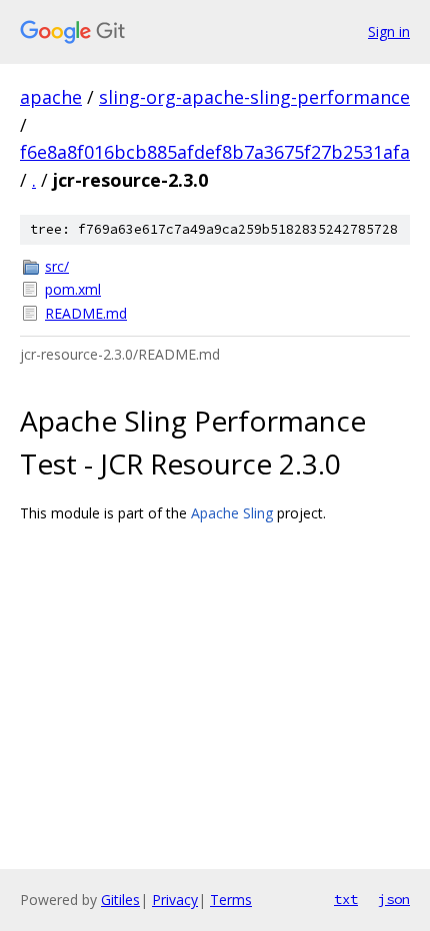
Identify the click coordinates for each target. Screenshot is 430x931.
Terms (231, 899)
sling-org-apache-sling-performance (254, 97)
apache (51, 97)
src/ (57, 266)
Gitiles (120, 899)
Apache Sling (232, 512)
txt (346, 899)
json (394, 899)
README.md (86, 313)
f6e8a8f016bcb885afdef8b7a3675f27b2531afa (215, 152)
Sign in (389, 31)
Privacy (175, 899)
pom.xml (73, 289)
